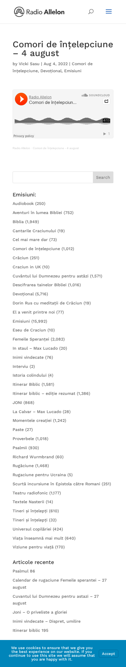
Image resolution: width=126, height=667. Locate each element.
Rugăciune (23, 465)
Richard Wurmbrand (33, 456)
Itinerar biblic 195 (30, 630)
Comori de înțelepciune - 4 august (56, 148)
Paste (18, 429)
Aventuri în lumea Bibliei (37, 212)
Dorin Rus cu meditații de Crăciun (47, 303)
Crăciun (20, 257)
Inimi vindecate (28, 357)
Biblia (18, 221)
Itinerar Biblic (26, 384)
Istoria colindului (30, 375)
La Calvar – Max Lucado (37, 411)
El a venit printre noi (34, 312)
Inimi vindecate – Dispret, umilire (47, 621)
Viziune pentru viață (33, 547)
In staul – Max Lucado (35, 348)
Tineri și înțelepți (30, 510)
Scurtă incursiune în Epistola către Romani (56, 483)
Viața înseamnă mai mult (38, 538)
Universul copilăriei (32, 529)
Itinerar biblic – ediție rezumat (44, 393)
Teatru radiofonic (30, 493)
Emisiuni (72, 70)
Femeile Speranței (31, 339)
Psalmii (20, 447)
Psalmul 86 (24, 571)
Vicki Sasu (29, 63)
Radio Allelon (21, 148)
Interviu (20, 366)
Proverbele (23, 438)
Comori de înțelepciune (36, 248)
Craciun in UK (27, 267)
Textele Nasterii (28, 501)
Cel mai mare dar (30, 239)
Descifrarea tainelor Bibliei (40, 284)
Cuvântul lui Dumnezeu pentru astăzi (50, 276)
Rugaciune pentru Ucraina (39, 474)
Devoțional (51, 70)
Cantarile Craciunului (34, 230)
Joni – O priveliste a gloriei (40, 612)
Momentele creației (32, 420)
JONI (17, 402)
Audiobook (23, 203)
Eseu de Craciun (29, 330)
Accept (108, 653)
